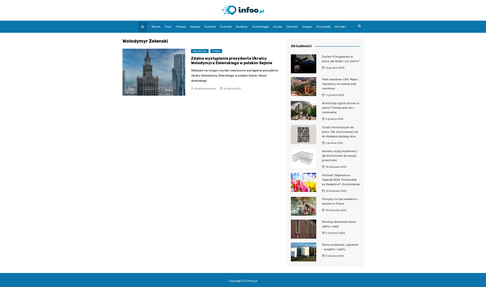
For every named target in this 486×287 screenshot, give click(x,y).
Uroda (277, 27)
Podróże (226, 27)
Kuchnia (210, 27)
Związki (307, 27)
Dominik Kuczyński (205, 88)
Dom (168, 27)
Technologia (260, 27)
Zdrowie (291, 27)
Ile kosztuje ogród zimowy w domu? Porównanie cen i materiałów (340, 108)
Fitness (181, 27)
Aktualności (200, 51)
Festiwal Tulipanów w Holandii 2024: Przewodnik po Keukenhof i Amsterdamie (341, 180)
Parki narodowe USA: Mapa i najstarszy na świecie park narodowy (340, 84)
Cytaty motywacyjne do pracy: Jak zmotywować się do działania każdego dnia (340, 132)
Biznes (156, 27)
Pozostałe (323, 27)
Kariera (195, 27)
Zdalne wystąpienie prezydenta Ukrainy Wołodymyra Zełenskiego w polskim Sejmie (231, 60)
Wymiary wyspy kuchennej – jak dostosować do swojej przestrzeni (340, 155)
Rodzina (241, 27)
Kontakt (340, 27)
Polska (216, 51)
